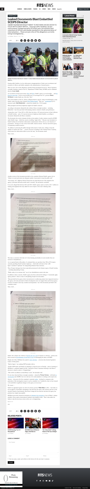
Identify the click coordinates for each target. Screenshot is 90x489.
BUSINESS (19, 9)
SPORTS (44, 9)
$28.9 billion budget (32, 101)
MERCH (54, 9)
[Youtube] (47, 480)
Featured (11, 15)
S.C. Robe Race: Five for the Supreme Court (78, 57)
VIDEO (49, 9)
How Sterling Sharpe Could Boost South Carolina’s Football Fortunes (79, 74)
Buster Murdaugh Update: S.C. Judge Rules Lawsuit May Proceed (68, 74)
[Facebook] (38, 480)
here (28, 93)
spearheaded (48, 101)
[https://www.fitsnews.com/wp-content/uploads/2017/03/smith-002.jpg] (33, 223)
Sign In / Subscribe (84, 9)
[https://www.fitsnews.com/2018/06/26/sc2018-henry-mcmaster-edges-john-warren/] (33, 423)
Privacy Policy (85, 487)
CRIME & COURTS (27, 9)
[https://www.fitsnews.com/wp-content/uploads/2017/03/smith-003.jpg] (33, 321)
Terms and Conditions (77, 487)
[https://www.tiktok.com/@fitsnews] (53, 480)
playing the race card (32, 355)
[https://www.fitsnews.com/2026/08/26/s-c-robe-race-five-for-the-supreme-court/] (79, 50)
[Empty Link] (82, 16)
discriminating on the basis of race (25, 357)
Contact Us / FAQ (68, 487)
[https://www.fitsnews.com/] (45, 5)
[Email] (50, 480)
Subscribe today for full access (11, 482)
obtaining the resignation (37, 395)
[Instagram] (44, 480)
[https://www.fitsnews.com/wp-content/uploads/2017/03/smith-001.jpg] (33, 155)
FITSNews (11, 36)
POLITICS (35, 9)
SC (39, 9)
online (36, 379)
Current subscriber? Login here (11, 484)
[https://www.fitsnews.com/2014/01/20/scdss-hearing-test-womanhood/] (16, 423)
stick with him (33, 360)
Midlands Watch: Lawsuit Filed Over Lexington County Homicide (67, 57)
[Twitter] (41, 480)
